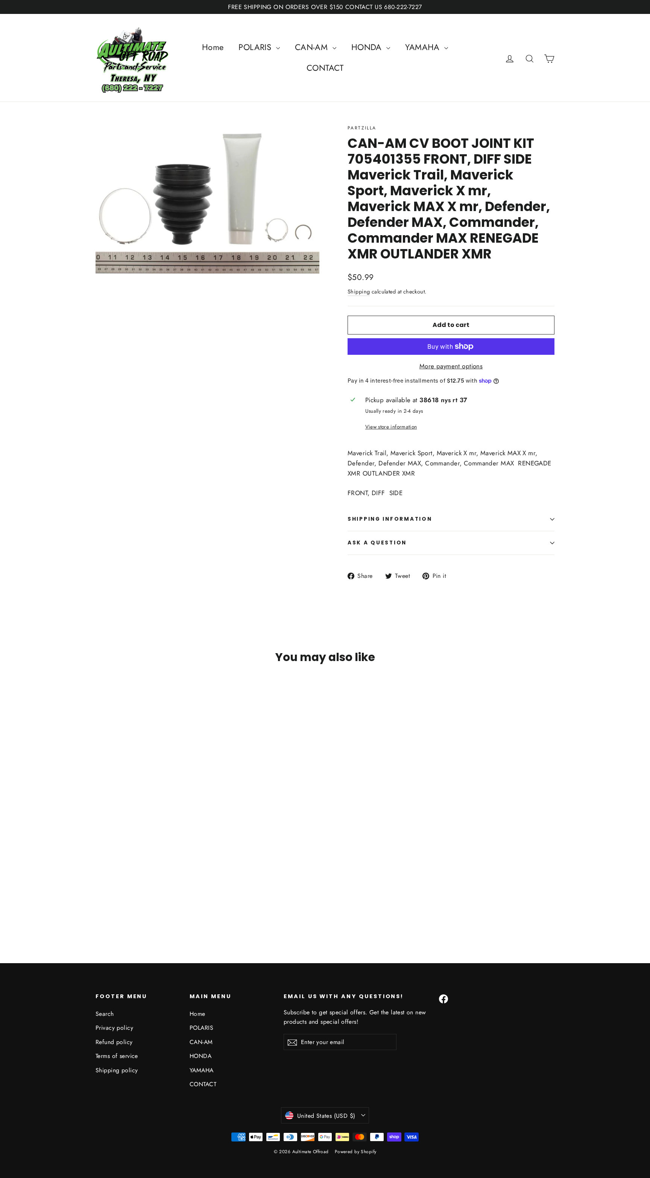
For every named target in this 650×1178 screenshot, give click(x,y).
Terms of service (117, 1056)
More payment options (451, 366)
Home (213, 47)
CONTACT (325, 68)
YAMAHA (423, 47)
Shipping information (390, 519)
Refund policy (114, 1042)
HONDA (368, 47)
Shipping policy (117, 1070)
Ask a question (377, 542)
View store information (391, 426)
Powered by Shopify (356, 1151)
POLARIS (256, 47)
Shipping (359, 291)
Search (105, 1013)
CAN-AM (313, 47)
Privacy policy (114, 1027)
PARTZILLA (362, 128)
